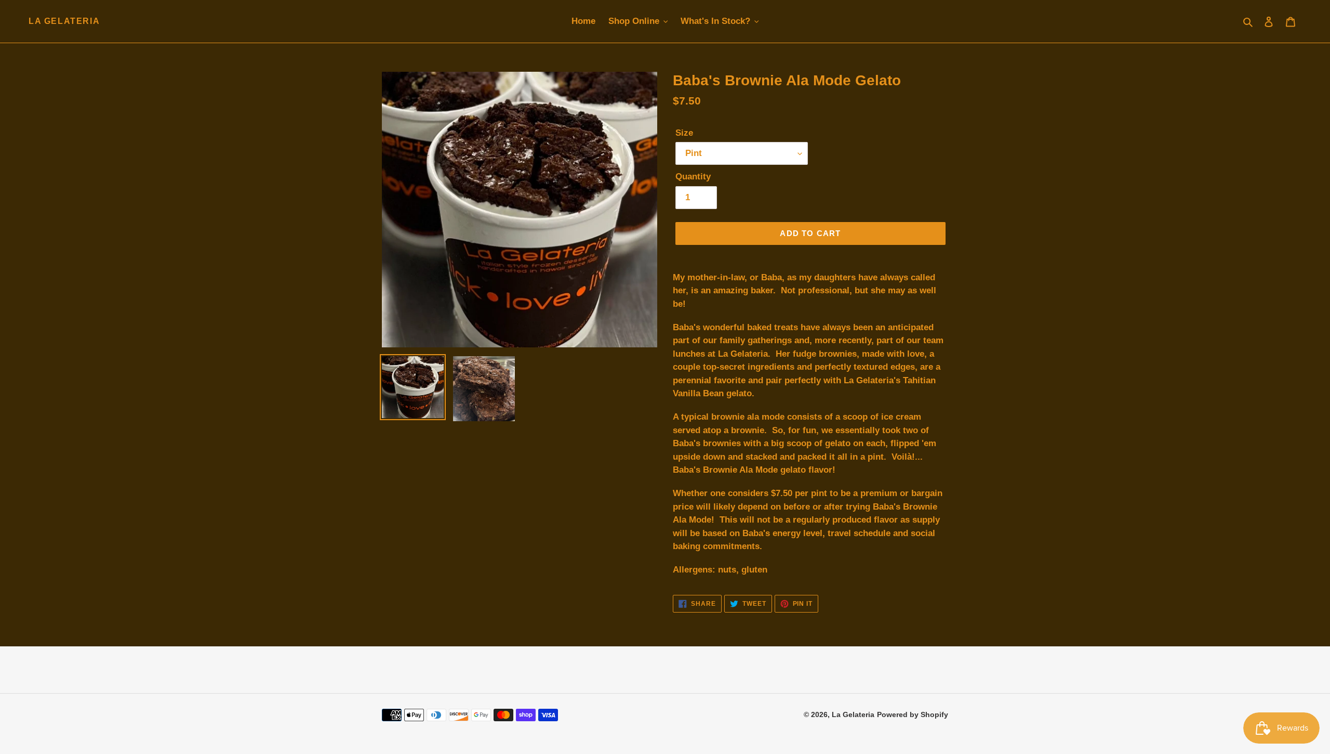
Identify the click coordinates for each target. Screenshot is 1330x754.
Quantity (693, 176)
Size (684, 133)
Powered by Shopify (912, 714)
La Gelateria (64, 21)
